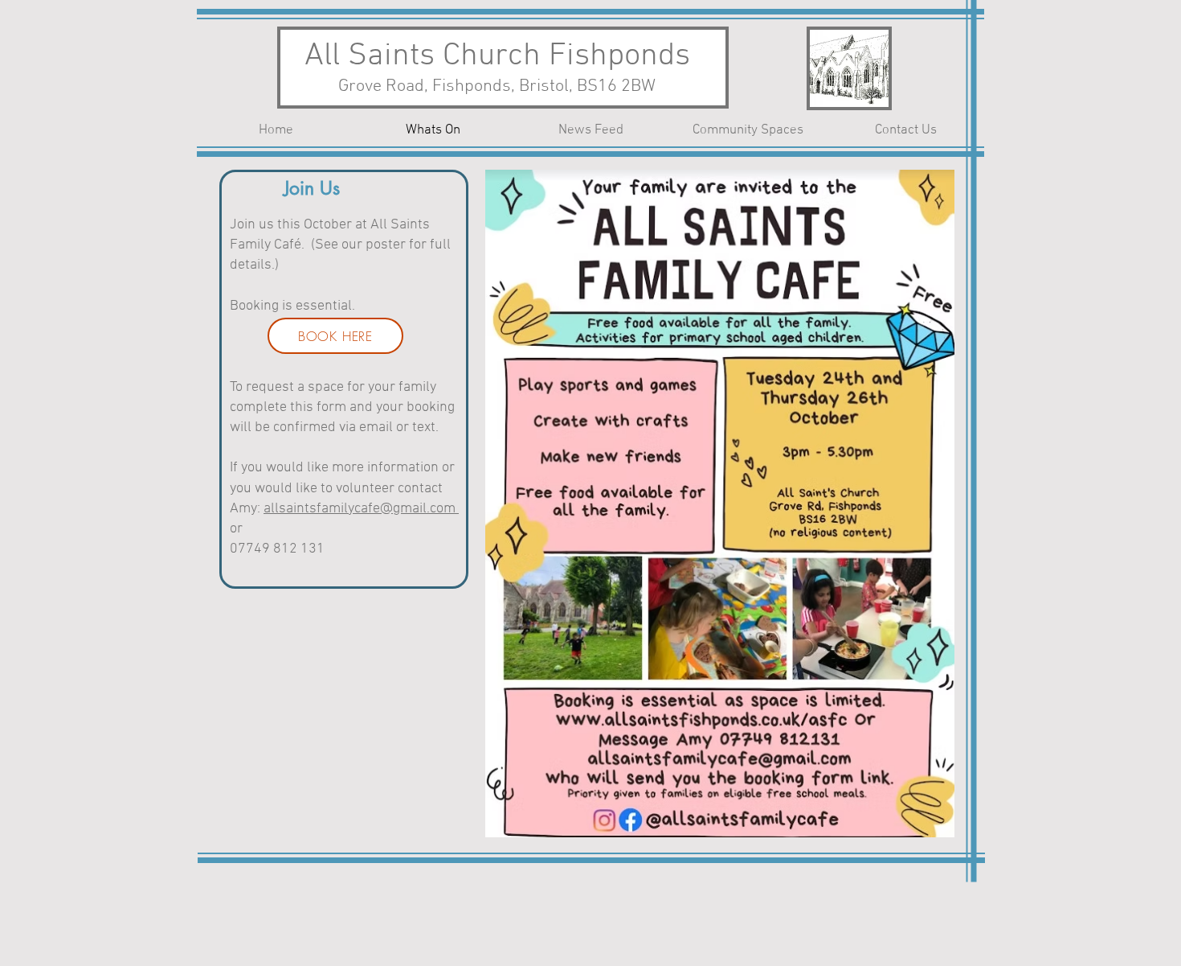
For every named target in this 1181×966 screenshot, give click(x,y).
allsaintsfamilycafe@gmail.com (361, 508)
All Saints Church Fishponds (497, 56)
